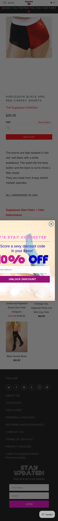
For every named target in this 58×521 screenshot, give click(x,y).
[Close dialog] (51, 224)
